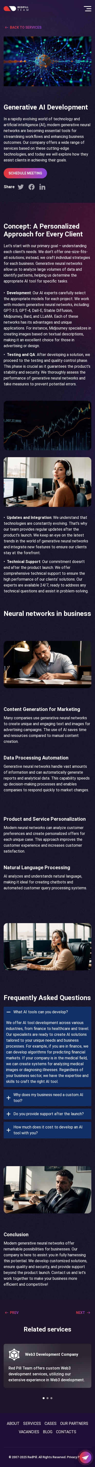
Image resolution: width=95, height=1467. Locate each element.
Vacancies (29, 1432)
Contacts (66, 1432)
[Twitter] (20, 187)
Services (32, 1423)
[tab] (47, 1047)
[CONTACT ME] (85, 1457)
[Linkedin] (42, 187)
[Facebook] (31, 187)
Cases (51, 1423)
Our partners (74, 1423)
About (13, 1423)
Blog (47, 1432)
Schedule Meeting (25, 173)
